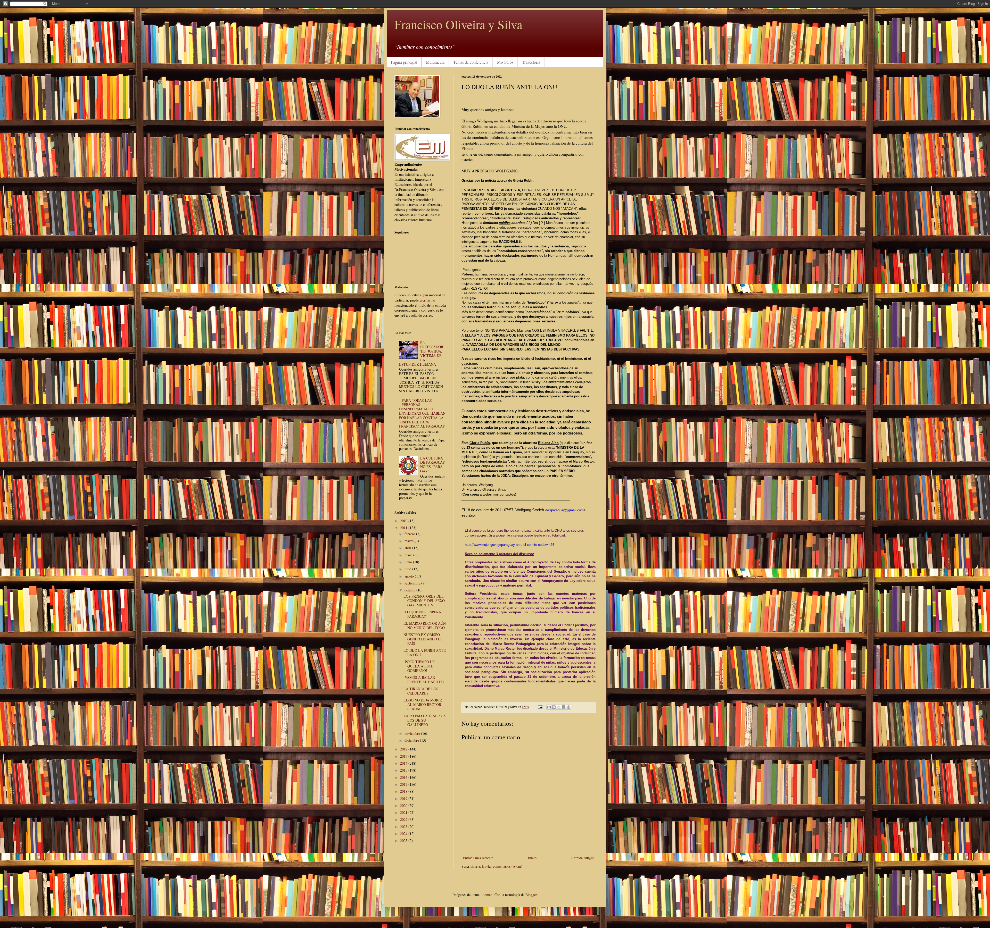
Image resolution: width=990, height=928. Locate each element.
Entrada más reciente (478, 857)
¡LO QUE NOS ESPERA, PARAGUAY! (422, 614)
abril (408, 547)
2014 (404, 763)
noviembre (413, 733)
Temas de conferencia (470, 62)
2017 (404, 784)
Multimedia (435, 62)
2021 (404, 812)
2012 (404, 749)
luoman (487, 894)
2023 (404, 826)
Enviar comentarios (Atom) (502, 866)
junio (409, 561)
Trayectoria (531, 62)
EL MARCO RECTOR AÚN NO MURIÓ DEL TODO (424, 625)
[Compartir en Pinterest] (568, 707)
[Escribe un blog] (553, 707)
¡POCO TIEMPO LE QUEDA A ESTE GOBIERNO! (419, 666)
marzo (410, 540)
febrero (410, 533)
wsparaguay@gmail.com (565, 510)
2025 (404, 840)
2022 (404, 819)
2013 (404, 756)
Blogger (531, 894)
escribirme (427, 300)
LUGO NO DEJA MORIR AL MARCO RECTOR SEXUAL (422, 704)
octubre (410, 590)
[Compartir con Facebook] (563, 707)
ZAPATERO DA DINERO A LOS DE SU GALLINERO (424, 720)
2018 (404, 791)
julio (408, 568)
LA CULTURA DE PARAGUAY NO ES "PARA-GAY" (432, 464)
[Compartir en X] (558, 707)
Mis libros (505, 62)
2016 (404, 777)
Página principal (404, 62)
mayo (409, 555)
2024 (404, 833)
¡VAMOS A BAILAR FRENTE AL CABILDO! (424, 679)
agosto (410, 576)
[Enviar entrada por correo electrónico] (539, 707)
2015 (404, 770)
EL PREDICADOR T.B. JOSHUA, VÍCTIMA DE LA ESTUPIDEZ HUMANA (421, 353)
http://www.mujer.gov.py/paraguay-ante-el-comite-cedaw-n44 (509, 545)
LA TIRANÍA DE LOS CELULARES (420, 691)
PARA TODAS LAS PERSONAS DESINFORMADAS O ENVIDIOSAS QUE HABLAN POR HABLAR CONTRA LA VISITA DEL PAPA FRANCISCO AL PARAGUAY (422, 413)
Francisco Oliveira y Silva (458, 24)
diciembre (412, 740)
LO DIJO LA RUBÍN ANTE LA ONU (424, 652)
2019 (404, 798)
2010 (404, 520)
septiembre (413, 583)
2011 (404, 527)
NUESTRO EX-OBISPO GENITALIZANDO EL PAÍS (423, 639)
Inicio (532, 857)
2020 (404, 805)
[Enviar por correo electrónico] (548, 707)
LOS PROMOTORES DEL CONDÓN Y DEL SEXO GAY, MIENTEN (424, 600)
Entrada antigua (582, 857)
